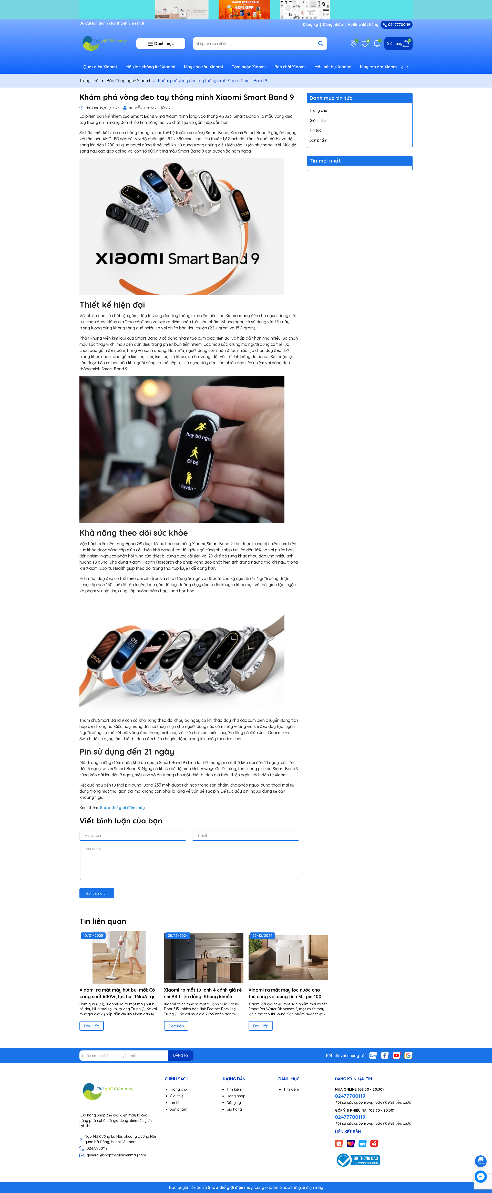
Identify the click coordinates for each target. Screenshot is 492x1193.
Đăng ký (310, 24)
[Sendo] (374, 1143)
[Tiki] (362, 1143)
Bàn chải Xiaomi (290, 66)
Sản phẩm (318, 140)
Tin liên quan (102, 921)
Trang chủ (318, 110)
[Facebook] (385, 1055)
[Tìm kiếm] (321, 43)
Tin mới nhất (325, 160)
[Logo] (104, 43)
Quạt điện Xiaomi (100, 66)
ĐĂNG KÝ (180, 1055)
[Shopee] (339, 1143)
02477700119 (398, 24)
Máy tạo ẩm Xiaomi (379, 66)
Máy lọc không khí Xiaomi (150, 66)
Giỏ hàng (234, 1109)
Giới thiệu (318, 120)
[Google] (408, 1055)
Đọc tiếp (91, 1025)
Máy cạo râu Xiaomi (203, 66)
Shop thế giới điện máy (301, 1187)
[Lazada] (351, 1143)
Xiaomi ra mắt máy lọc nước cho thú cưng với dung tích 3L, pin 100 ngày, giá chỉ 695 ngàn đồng (285, 993)
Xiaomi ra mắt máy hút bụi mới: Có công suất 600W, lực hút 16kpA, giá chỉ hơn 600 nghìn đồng (118, 993)
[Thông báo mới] (377, 43)
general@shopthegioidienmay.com (116, 1155)
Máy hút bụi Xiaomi (332, 66)
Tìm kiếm (234, 1089)
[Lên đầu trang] (481, 1147)
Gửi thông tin (97, 893)
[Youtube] (397, 1055)
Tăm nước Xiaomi (249, 66)
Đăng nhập (333, 24)
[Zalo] (373, 1055)
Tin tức (315, 130)
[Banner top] (246, 9)
